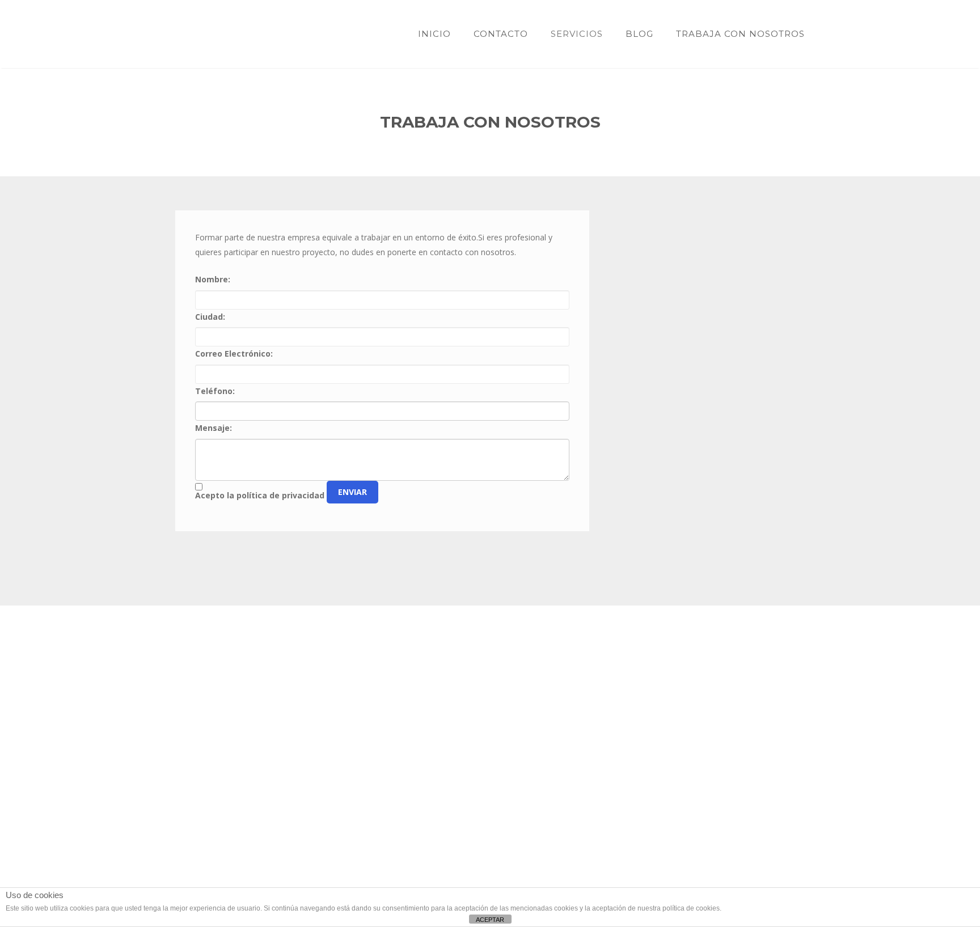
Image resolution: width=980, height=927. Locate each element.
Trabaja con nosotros (740, 33)
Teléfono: (215, 391)
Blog (639, 33)
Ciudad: (210, 316)
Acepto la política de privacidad (259, 495)
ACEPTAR (490, 919)
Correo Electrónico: (234, 353)
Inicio (434, 33)
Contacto (501, 33)
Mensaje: (213, 427)
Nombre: (212, 279)
